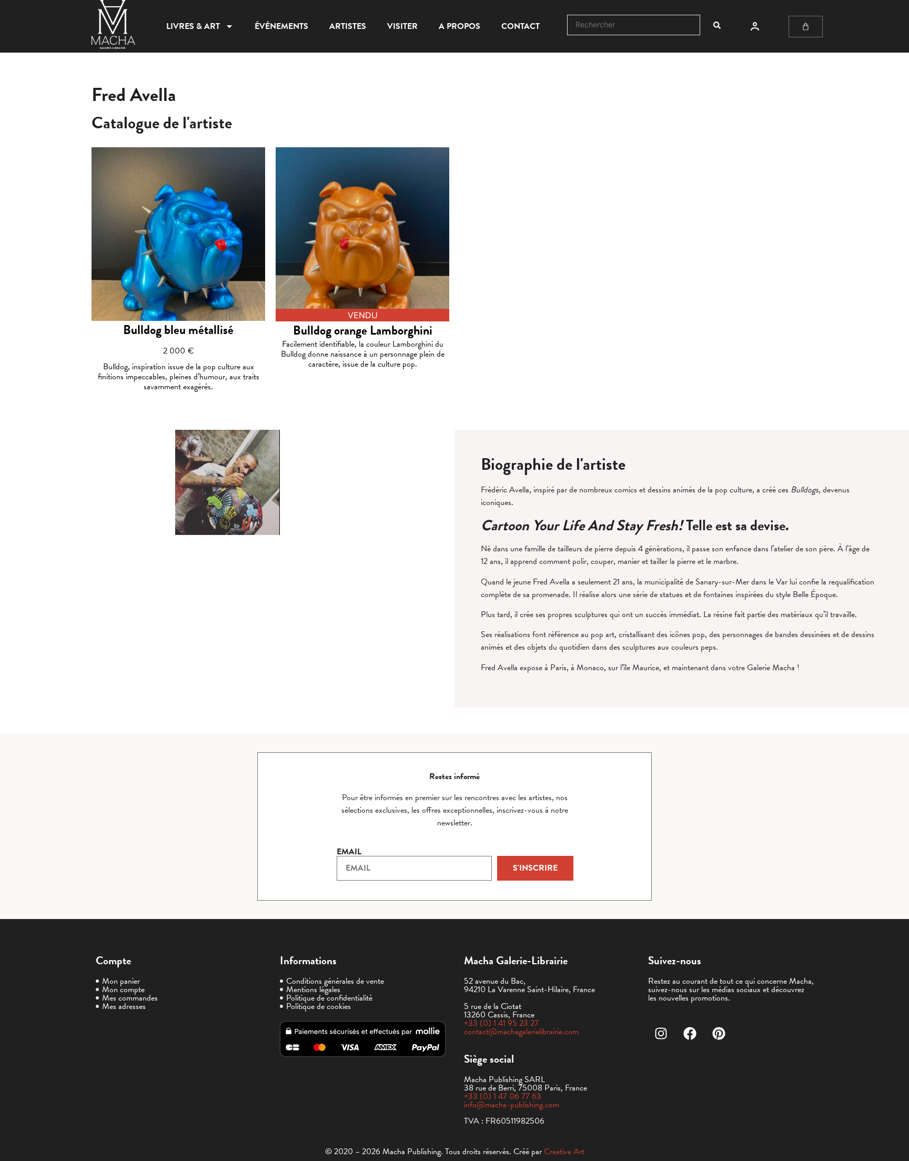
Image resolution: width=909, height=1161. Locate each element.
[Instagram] (661, 1033)
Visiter (402, 26)
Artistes (347, 26)
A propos (459, 26)
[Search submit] (717, 25)
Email (349, 851)
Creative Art (564, 1151)
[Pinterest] (719, 1033)
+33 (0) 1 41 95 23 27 (501, 1023)
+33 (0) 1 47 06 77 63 (502, 1096)
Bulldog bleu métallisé (178, 329)
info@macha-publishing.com (511, 1104)
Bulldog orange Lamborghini (362, 330)
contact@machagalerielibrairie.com (521, 1031)
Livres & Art (193, 26)
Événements (281, 26)
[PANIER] (806, 26)
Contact (520, 26)
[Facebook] (690, 1033)
